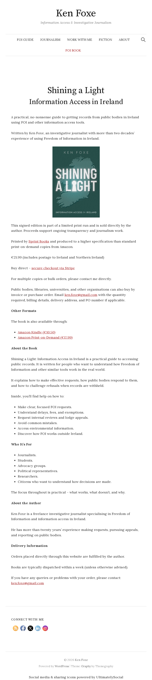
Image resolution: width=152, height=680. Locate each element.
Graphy (86, 666)
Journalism (50, 40)
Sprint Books (39, 241)
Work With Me (79, 40)
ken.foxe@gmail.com (81, 295)
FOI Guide (25, 40)
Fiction (105, 40)
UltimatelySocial (109, 677)
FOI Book (73, 50)
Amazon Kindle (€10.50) (36, 332)
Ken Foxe (76, 13)
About (124, 40)
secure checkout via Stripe (53, 268)
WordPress (62, 666)
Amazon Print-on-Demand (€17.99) (45, 337)
